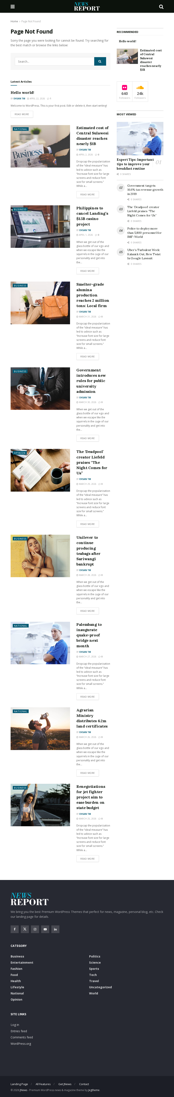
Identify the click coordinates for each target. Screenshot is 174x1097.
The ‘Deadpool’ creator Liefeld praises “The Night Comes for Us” (91, 462)
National (20, 129)
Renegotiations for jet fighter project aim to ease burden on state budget (90, 797)
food (14, 975)
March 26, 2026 (87, 737)
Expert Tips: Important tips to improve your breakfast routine (135, 164)
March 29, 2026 (87, 483)
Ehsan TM (19, 98)
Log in (15, 1025)
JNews (23, 1090)
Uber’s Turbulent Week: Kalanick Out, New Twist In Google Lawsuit (144, 254)
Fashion (16, 969)
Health (16, 981)
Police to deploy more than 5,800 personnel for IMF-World (144, 233)
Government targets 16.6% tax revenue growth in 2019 (145, 190)
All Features (43, 1084)
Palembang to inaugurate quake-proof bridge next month (89, 635)
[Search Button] (100, 61)
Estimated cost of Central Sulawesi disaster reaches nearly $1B (151, 60)
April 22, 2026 (37, 98)
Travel (94, 981)
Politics (94, 956)
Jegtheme (94, 1090)
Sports (94, 969)
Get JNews (65, 1084)
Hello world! (22, 92)
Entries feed (19, 1031)
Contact (84, 1084)
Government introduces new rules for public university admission (91, 381)
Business (20, 209)
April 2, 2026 (85, 154)
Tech (93, 975)
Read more (22, 114)
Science (95, 962)
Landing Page (19, 1084)
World (93, 993)
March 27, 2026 (87, 656)
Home (14, 21)
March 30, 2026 (87, 402)
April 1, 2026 (85, 234)
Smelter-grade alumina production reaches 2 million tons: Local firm (92, 295)
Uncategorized (100, 987)
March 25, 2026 (87, 818)
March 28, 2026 (87, 575)
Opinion (19, 452)
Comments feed (22, 1037)
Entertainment (22, 962)
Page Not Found (31, 21)
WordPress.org (21, 1044)
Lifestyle (17, 987)
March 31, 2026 (87, 316)
